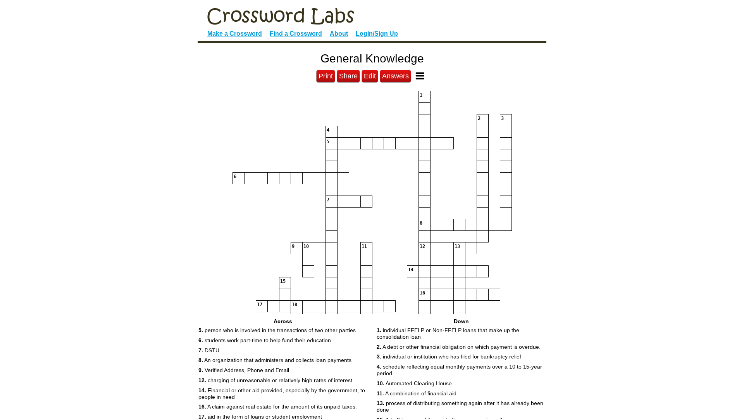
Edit (370, 76)
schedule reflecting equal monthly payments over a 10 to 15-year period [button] (459, 370)
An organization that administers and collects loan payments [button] (274, 360)
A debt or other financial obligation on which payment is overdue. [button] (459, 347)
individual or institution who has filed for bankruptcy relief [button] (449, 356)
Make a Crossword (234, 33)
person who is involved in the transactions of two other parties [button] (277, 330)
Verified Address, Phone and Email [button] (243, 370)
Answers (395, 76)
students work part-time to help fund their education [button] (264, 340)
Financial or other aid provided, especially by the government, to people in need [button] (281, 393)
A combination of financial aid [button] (416, 393)
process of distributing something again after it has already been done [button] (460, 406)
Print (326, 76)
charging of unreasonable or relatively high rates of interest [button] (275, 380)
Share (348, 76)
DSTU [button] (208, 350)
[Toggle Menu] (420, 76)
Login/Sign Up (377, 33)
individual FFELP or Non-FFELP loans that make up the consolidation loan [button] (448, 333)
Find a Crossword (296, 33)
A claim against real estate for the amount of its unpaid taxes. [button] (277, 406)
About (339, 33)
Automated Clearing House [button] (414, 383)
